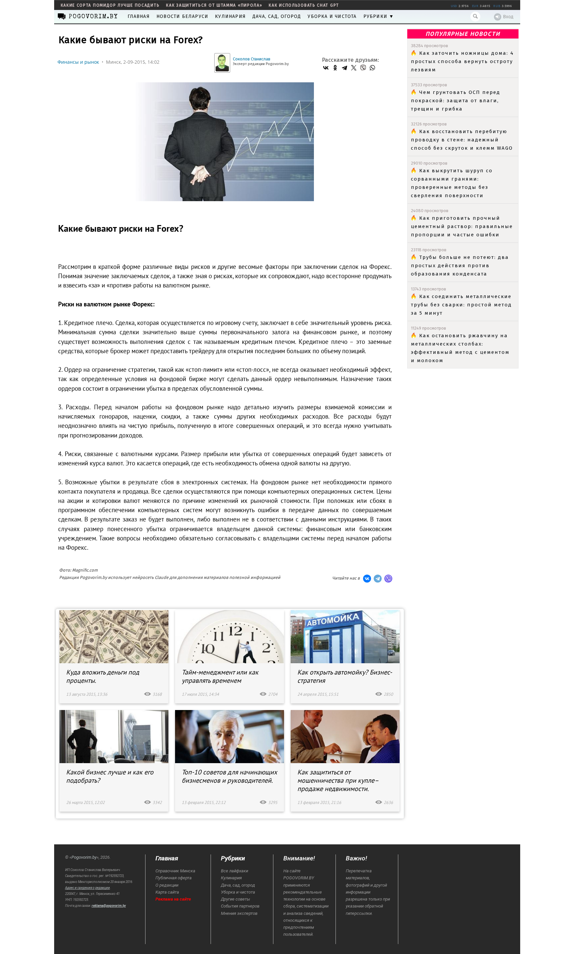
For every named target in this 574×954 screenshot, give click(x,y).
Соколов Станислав (251, 58)
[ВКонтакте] (326, 68)
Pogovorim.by (84, 857)
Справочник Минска (175, 870)
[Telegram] (344, 68)
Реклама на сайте (173, 899)
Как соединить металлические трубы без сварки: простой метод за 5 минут (461, 304)
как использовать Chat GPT (304, 5)
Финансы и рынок (78, 62)
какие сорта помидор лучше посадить (110, 5)
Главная (139, 16)
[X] (354, 68)
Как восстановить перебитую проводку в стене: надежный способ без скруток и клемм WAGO (462, 139)
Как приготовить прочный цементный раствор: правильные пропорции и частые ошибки (462, 226)
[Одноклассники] (335, 68)
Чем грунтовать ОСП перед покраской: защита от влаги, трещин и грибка (455, 100)
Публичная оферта (173, 877)
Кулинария (230, 16)
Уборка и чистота (332, 16)
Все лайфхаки (234, 870)
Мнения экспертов (239, 913)
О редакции (166, 885)
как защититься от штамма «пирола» (214, 5)
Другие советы (235, 899)
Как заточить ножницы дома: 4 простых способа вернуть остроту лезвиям (462, 61)
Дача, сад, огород (276, 16)
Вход (508, 17)
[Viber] (363, 68)
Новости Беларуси (182, 16)
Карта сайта (167, 892)
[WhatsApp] (372, 68)
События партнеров (240, 906)
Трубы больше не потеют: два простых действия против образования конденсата (460, 265)
